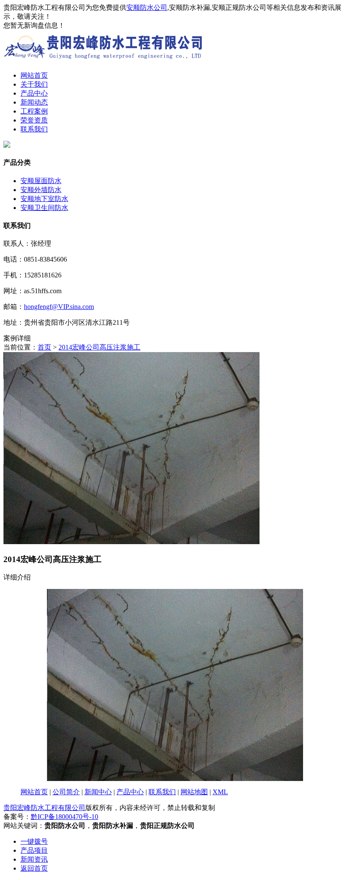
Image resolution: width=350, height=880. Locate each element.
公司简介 (66, 791)
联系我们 (34, 129)
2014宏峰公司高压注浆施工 (99, 347)
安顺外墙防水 (40, 189)
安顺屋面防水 (40, 180)
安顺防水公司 (146, 7)
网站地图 (194, 791)
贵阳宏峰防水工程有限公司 (44, 807)
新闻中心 (98, 791)
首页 (44, 347)
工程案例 (34, 111)
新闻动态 (34, 102)
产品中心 (34, 93)
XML (220, 791)
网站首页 (34, 75)
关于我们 (34, 84)
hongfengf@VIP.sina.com (59, 306)
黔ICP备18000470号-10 (64, 816)
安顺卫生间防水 (44, 207)
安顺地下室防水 (44, 198)
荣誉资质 (34, 120)
